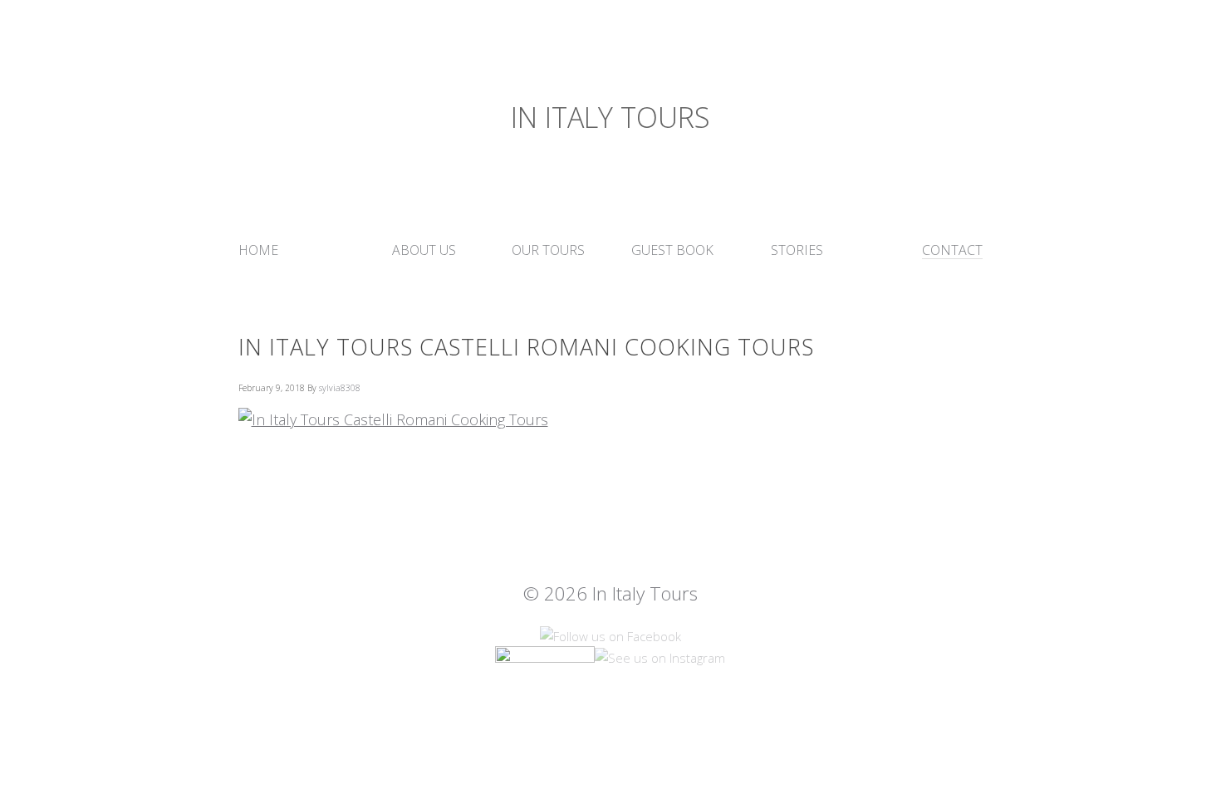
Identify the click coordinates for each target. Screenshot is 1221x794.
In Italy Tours (610, 117)
